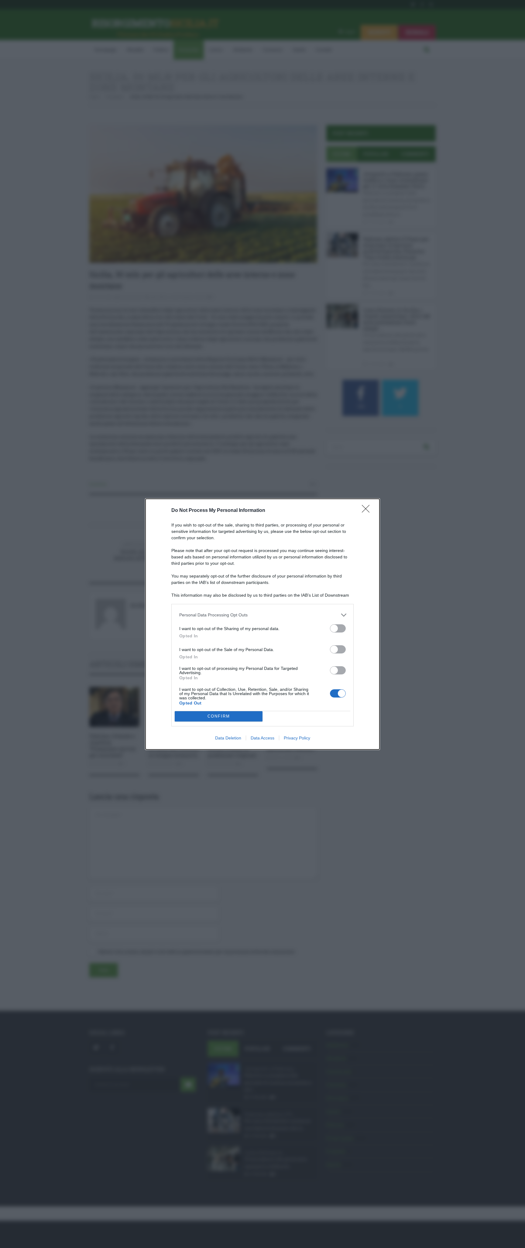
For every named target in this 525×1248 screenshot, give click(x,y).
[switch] (338, 628)
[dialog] (262, 624)
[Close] (367, 510)
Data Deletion (228, 737)
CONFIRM (219, 716)
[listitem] (262, 615)
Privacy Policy (297, 737)
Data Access (262, 737)
